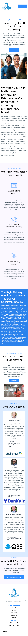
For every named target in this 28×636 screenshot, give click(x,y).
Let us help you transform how (10, 364)
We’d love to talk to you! (15, 45)
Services (14, 610)
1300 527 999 (14, 625)
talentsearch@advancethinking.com (14, 622)
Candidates (14, 615)
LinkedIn (9, 541)
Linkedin (10, 498)
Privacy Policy (14, 635)
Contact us (12, 155)
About (14, 607)
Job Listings (14, 612)
